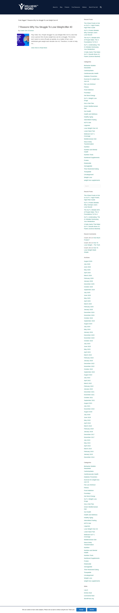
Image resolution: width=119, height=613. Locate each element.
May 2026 (87, 270)
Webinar (84, 7)
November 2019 (89, 409)
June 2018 (87, 417)
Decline (92, 609)
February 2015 (89, 451)
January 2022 (88, 389)
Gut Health (87, 111)
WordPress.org (89, 598)
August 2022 (88, 375)
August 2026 (88, 261)
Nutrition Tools (88, 155)
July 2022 (87, 377)
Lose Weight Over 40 (91, 128)
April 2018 (87, 423)
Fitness (86, 87)
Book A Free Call (93, 7)
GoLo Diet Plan (89, 103)
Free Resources (76, 7)
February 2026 (89, 278)
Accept (81, 609)
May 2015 (87, 443)
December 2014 (89, 457)
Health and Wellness (90, 114)
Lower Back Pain (89, 131)
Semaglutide (88, 166)
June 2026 (87, 267)
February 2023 (89, 358)
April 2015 (87, 446)
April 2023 (87, 352)
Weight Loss (88, 177)
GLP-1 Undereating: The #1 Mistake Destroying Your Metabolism (92, 47)
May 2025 (87, 298)
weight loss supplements (92, 180)
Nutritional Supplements (91, 157)
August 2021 (88, 403)
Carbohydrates (89, 70)
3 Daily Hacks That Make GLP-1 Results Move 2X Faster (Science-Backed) (92, 54)
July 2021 (87, 406)
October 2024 (88, 318)
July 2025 (87, 292)
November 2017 (89, 437)
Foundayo (87, 92)
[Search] (100, 7)
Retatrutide (87, 163)
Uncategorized (88, 174)
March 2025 (88, 304)
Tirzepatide (87, 172)
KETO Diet (87, 122)
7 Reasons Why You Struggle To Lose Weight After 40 (45, 27)
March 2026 (88, 275)
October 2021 (88, 397)
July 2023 (87, 343)
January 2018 (88, 431)
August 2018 (88, 412)
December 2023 (89, 335)
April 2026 (87, 272)
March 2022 (88, 383)
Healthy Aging (88, 117)
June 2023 (87, 346)
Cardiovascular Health (91, 73)
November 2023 (89, 338)
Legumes (87, 125)
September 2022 (89, 372)
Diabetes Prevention (90, 76)
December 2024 (89, 312)
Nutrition (86, 147)
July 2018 (87, 414)
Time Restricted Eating (91, 169)
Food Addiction (89, 90)
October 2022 (88, 369)
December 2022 (89, 363)
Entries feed (88, 593)
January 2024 (88, 332)
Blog (61, 7)
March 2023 (88, 355)
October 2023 (88, 341)
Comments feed (89, 596)
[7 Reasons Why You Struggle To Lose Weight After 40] (23, 40)
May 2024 (87, 329)
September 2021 (89, 400)
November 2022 (89, 366)
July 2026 (87, 264)
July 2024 (87, 326)
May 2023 (87, 349)
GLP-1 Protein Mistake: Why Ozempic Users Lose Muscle (91, 33)
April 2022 (87, 380)
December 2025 (89, 284)
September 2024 (89, 321)
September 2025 (89, 289)
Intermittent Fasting (90, 120)
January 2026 (88, 281)
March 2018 (88, 426)
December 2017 (89, 434)
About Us (55, 7)
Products (67, 7)
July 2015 (87, 440)
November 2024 (89, 315)
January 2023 (88, 360)
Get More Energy (89, 95)
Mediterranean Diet (90, 139)
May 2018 (87, 420)
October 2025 (88, 287)
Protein (86, 160)
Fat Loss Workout (89, 84)
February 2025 (89, 307)
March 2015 (88, 448)
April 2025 (87, 301)
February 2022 (89, 386)
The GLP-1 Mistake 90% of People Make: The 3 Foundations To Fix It (92, 40)
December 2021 (89, 392)
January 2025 (88, 309)
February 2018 (89, 429)
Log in (86, 590)
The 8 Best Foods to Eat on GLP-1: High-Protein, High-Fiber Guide (92, 25)
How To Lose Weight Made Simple (91, 250)
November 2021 (89, 395)
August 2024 (88, 324)
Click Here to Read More (39, 48)
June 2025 (87, 295)
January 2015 (88, 454)
